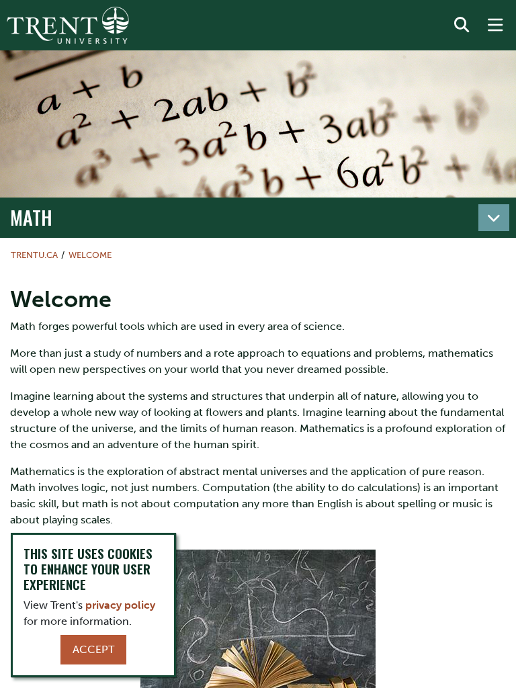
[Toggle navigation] (493, 217)
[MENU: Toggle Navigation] (495, 25)
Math (31, 217)
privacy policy (120, 605)
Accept (93, 649)
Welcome (90, 255)
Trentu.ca (34, 255)
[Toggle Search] (461, 25)
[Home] (68, 25)
